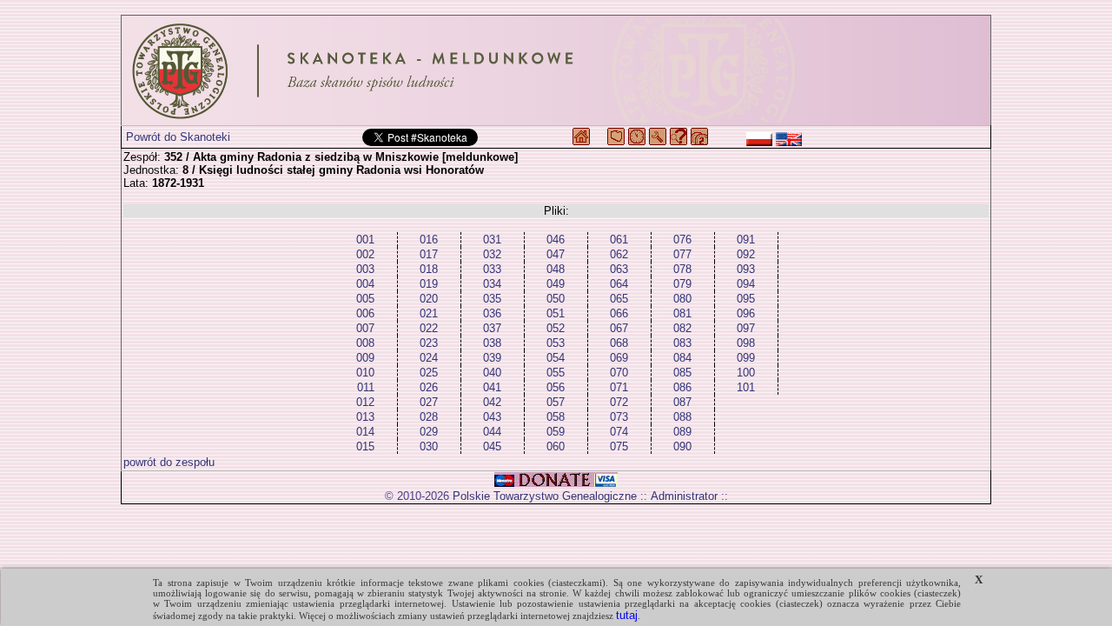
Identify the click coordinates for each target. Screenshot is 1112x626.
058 (555, 416)
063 (619, 269)
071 (619, 387)
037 (492, 328)
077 (682, 254)
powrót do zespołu (169, 462)
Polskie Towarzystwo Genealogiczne (545, 496)
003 (365, 269)
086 (682, 387)
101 (746, 387)
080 (682, 298)
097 (746, 328)
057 (555, 402)
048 (555, 269)
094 (746, 283)
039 (492, 357)
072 (619, 402)
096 (746, 313)
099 (746, 357)
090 (682, 446)
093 (746, 269)
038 (492, 343)
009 (365, 357)
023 (429, 343)
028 (429, 416)
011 (365, 387)
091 (746, 239)
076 (682, 239)
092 (746, 254)
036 (492, 313)
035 (492, 298)
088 (682, 416)
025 (429, 372)
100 (746, 372)
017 (429, 254)
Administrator (684, 496)
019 (429, 283)
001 (365, 239)
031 (492, 239)
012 (365, 402)
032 (492, 254)
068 (619, 343)
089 (682, 431)
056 (555, 387)
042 (492, 402)
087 (682, 402)
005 (365, 298)
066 (619, 313)
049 (555, 283)
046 (555, 239)
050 (555, 298)
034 (492, 283)
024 (429, 357)
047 (555, 254)
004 (365, 283)
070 (619, 372)
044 (492, 431)
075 (619, 446)
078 (682, 269)
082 (682, 328)
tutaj (627, 615)
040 (492, 372)
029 (429, 431)
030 (429, 446)
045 (492, 446)
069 (619, 357)
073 (619, 416)
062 (619, 254)
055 (555, 372)
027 (429, 402)
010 (365, 372)
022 (429, 328)
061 (619, 239)
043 (492, 416)
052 (555, 328)
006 (365, 313)
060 (555, 446)
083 (682, 343)
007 (365, 328)
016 (429, 239)
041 (492, 387)
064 (619, 283)
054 (555, 357)
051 (555, 313)
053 (555, 343)
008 (365, 343)
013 (365, 416)
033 (492, 269)
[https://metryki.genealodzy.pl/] (556, 70)
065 (619, 298)
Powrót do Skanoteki (178, 136)
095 (746, 298)
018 (429, 269)
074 (619, 431)
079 (682, 283)
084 (682, 357)
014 (365, 431)
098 (746, 343)
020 (429, 298)
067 (619, 328)
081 (682, 313)
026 (429, 387)
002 (365, 254)
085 (682, 372)
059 (555, 431)
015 (365, 446)
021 (429, 313)
